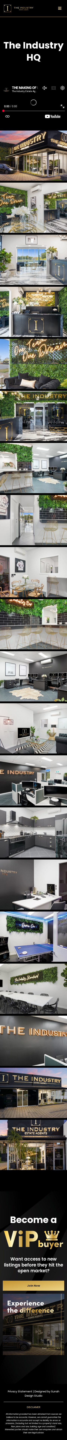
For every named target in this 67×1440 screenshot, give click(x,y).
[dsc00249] (33, 1041)
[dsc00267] (33, 260)
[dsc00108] (33, 676)
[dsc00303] (33, 1093)
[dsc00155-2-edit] (33, 312)
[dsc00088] (33, 572)
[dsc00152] (33, 416)
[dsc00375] (33, 156)
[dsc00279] (33, 364)
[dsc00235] (33, 780)
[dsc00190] (33, 937)
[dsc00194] (33, 832)
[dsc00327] (33, 1145)
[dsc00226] (33, 989)
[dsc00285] (33, 208)
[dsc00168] (33, 884)
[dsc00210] (33, 728)
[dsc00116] (33, 468)
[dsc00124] (33, 624)
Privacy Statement (20, 1391)
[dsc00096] (33, 520)
